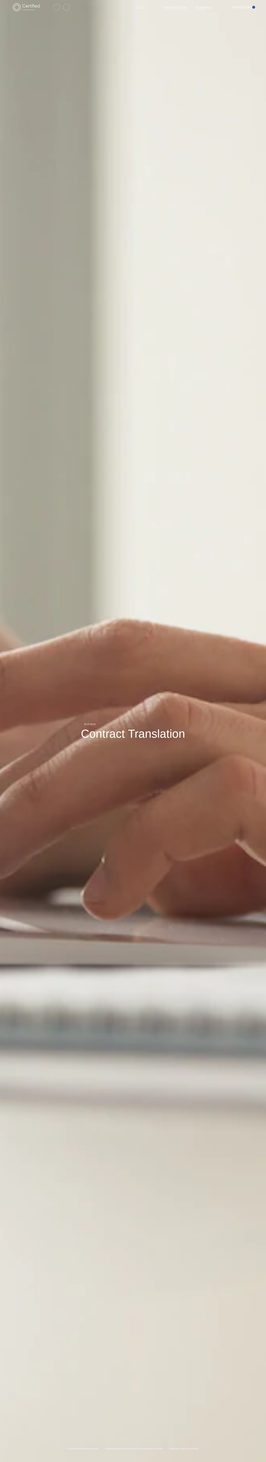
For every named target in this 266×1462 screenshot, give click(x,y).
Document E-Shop (175, 7)
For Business (203, 7)
